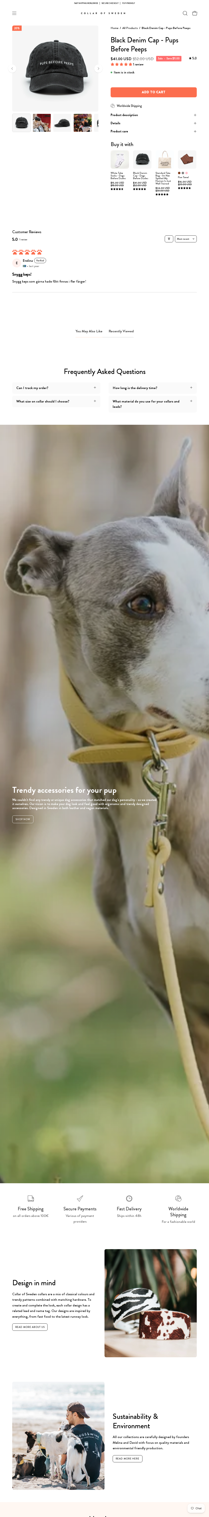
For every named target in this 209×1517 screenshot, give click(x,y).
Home (114, 28)
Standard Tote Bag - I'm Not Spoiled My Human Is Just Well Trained (163, 178)
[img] (193, 58)
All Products (130, 28)
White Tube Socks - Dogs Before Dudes (118, 176)
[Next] (98, 68)
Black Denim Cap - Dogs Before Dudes (140, 176)
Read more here (128, 1458)
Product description (124, 115)
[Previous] (12, 68)
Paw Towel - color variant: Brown (179, 173)
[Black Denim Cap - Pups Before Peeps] (21, 123)
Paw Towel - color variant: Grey (183, 173)
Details (115, 123)
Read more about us (30, 1327)
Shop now (23, 819)
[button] (185, 13)
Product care (119, 131)
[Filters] (169, 238)
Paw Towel (183, 177)
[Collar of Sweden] (104, 13)
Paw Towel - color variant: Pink (186, 173)
